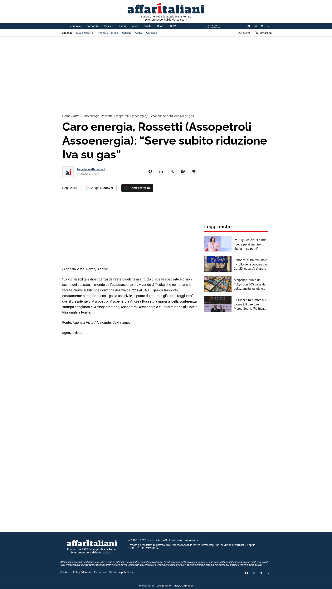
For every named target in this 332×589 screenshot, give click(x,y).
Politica (108, 26)
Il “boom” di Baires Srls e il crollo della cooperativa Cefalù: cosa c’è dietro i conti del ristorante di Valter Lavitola (251, 264)
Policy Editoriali (82, 572)
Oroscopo (266, 32)
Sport (160, 26)
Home (66, 116)
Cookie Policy (164, 585)
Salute (147, 26)
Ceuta (138, 32)
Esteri (122, 26)
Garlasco (151, 32)
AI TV (172, 26)
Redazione (100, 572)
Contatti (65, 572)
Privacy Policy (146, 585)
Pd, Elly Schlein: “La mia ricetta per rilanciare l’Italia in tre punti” (250, 244)
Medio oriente (84, 32)
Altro (76, 116)
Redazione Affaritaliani (91, 169)
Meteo (247, 32)
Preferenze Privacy (183, 585)
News (134, 26)
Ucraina (126, 32)
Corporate (92, 26)
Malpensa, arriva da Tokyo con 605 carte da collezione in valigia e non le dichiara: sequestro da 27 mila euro (250, 284)
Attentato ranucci (107, 32)
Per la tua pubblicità (121, 572)
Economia (75, 26)
